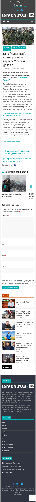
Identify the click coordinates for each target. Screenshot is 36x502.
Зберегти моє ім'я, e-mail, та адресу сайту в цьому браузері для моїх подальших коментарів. (18, 282)
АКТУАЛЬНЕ (7, 47)
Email (4, 256)
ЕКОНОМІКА (5, 429)
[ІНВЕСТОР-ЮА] (4, 21)
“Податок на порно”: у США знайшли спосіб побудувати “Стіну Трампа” (17, 152)
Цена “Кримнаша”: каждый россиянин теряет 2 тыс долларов (17, 160)
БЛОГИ (3, 438)
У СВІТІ (4, 432)
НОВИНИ (14, 47)
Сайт (3, 267)
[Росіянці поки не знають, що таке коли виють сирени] (8, 322)
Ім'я (3, 244)
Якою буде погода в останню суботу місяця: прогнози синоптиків (23, 358)
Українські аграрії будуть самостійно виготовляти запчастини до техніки (23, 313)
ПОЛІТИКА (22, 47)
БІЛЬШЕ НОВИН (6, 451)
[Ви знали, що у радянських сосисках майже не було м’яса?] (8, 300)
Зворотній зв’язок (7, 472)
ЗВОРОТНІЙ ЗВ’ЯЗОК (7, 444)
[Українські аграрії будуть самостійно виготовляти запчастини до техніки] (8, 311)
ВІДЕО (3, 441)
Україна (22, 68)
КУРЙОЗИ (4, 435)
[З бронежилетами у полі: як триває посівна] (8, 332)
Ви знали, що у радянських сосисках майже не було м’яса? (23, 302)
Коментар (5, 216)
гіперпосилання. (18, 494)
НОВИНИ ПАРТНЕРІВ (7, 448)
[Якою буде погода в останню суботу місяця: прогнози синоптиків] (8, 355)
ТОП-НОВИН (7, 50)
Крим (14, 68)
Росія (17, 68)
